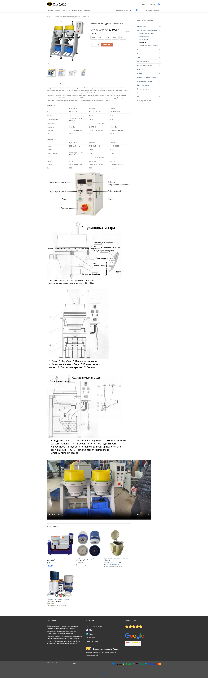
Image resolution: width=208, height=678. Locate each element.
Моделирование (143, 61)
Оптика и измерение (144, 65)
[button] (155, 4)
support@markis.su (122, 10)
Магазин (56, 16)
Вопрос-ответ (77, 10)
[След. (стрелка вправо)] (7, 676)
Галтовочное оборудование (70, 16)
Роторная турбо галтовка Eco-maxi (58, 599)
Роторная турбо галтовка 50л (56, 559)
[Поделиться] (12, 669)
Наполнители (143, 39)
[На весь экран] (7, 669)
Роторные (85, 16)
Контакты (66, 10)
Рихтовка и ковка (143, 85)
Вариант (93, 33)
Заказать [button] (50, 565)
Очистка (140, 69)
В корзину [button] (50, 608)
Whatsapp (149, 10)
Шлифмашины (142, 97)
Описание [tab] (50, 83)
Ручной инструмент (144, 89)
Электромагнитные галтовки (148, 45)
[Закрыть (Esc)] (18, 669)
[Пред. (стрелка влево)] (2, 676)
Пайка (139, 73)
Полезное (87, 10)
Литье (139, 58)
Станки (139, 93)
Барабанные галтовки (146, 33)
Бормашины (141, 26)
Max (132, 10)
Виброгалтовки (144, 36)
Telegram (141, 10)
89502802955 (157, 10)
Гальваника (141, 50)
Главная (50, 10)
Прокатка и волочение (145, 81)
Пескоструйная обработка (146, 77)
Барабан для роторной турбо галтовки (88, 559)
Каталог (57, 10)
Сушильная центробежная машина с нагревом (116, 559)
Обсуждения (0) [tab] (61, 83)
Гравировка (141, 54)
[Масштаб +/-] (2, 669)
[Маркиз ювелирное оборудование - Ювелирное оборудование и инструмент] (56, 4)
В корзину (107, 44)
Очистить (127, 31)
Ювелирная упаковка (144, 101)
